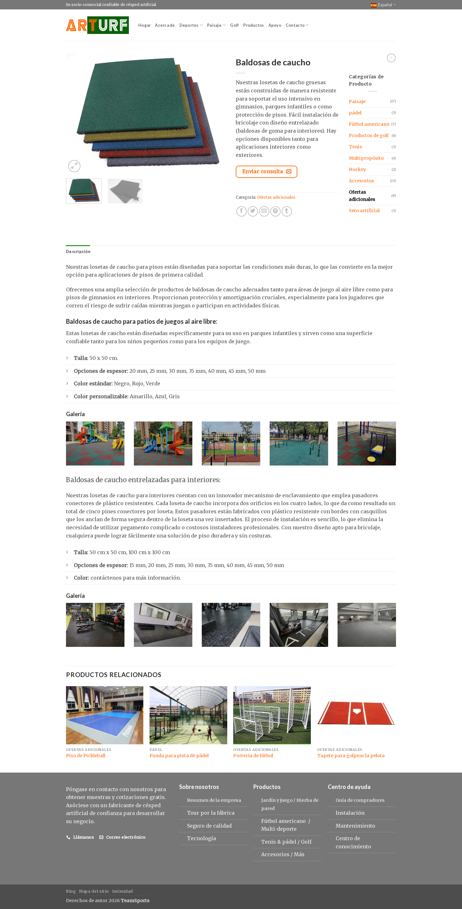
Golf (234, 25)
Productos (253, 25)
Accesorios (361, 181)
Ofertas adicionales (276, 197)
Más (299, 854)
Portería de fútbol (253, 755)
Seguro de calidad (209, 826)
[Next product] (391, 57)
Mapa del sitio (94, 891)
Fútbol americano (369, 124)
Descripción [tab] (78, 251)
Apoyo (274, 25)
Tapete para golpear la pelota (351, 755)
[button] (74, 166)
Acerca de (165, 25)
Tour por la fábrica (210, 813)
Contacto (295, 25)
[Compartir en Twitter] (253, 211)
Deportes (189, 25)
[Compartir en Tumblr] (287, 211)
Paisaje (214, 25)
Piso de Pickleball (85, 755)
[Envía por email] (264, 211)
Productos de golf (369, 135)
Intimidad (122, 891)
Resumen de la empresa (214, 800)
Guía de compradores (360, 800)
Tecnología (201, 838)
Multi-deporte (279, 829)
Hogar (144, 25)
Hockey (357, 169)
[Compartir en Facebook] (241, 211)
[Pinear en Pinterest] (275, 211)
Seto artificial (364, 210)
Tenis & (271, 842)
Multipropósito (366, 158)
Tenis (355, 147)
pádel (355, 113)
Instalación (350, 813)
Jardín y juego (277, 800)
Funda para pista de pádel (179, 755)
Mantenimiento (355, 826)
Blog (71, 891)
